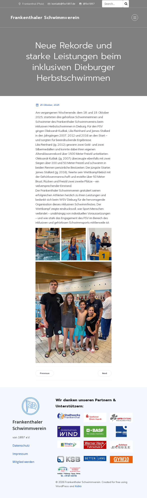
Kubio (78, 486)
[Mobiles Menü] (135, 17)
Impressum (20, 454)
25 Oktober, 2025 (49, 105)
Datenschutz (21, 445)
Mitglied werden (23, 462)
